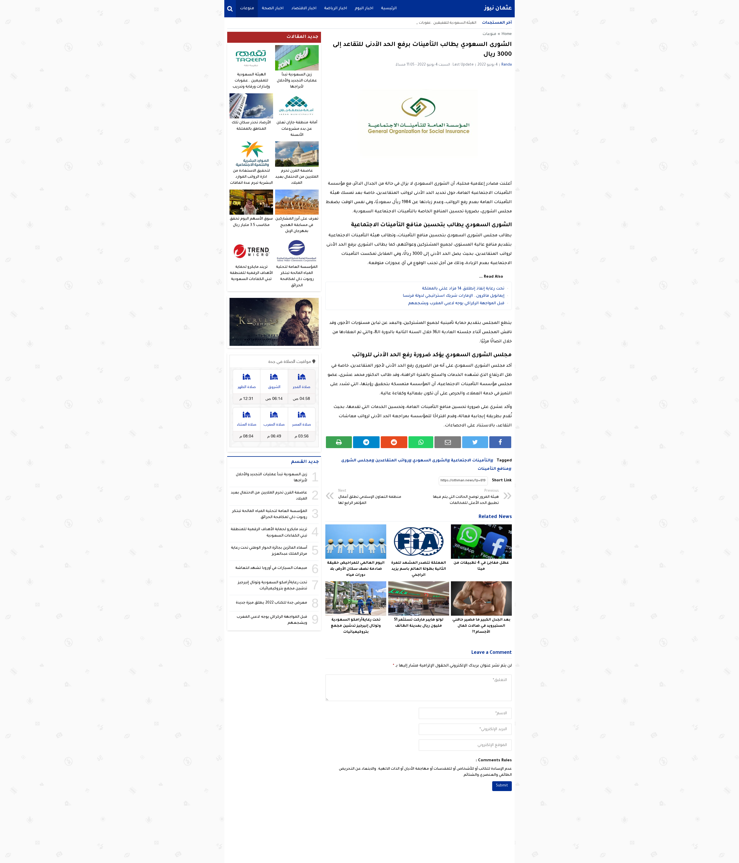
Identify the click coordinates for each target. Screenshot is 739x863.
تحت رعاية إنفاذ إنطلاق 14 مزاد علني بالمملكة (463, 289)
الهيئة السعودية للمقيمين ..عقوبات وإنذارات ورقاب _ (434, 23)
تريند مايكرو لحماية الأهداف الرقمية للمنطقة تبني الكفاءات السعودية (251, 273)
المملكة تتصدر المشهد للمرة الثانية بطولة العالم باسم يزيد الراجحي (418, 569)
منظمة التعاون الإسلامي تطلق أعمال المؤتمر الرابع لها (369, 497)
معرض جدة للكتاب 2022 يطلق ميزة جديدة (271, 603)
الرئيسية (389, 8)
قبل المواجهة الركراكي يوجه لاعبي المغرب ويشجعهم (456, 303)
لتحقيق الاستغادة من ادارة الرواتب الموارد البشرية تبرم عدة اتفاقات (251, 177)
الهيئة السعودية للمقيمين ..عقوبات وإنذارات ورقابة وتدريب (251, 81)
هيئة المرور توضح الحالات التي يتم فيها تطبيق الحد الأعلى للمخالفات (466, 497)
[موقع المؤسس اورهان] (274, 322)
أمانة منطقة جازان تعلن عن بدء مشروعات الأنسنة (297, 129)
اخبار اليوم (364, 8)
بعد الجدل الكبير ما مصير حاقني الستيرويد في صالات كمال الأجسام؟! (481, 626)
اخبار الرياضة (335, 8)
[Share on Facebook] (500, 442)
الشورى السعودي (430, 461)
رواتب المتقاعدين (392, 461)
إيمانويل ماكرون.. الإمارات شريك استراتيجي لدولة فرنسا (453, 296)
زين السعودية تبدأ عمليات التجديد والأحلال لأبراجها (297, 81)
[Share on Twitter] (475, 442)
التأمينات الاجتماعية (470, 461)
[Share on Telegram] (366, 442)
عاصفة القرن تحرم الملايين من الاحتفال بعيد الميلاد (296, 177)
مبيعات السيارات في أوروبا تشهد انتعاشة (271, 568)
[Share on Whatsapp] (421, 442)
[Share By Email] (448, 442)
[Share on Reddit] (394, 442)
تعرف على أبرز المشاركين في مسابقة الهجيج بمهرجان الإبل (296, 225)
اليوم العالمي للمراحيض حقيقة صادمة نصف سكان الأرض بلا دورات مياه (356, 569)
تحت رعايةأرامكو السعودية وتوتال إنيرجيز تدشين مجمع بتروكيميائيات (356, 626)
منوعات (247, 8)
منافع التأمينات (493, 469)
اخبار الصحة (272, 8)
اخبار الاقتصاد (303, 8)
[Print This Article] (338, 442)
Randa (506, 65)
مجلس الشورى (356, 461)
